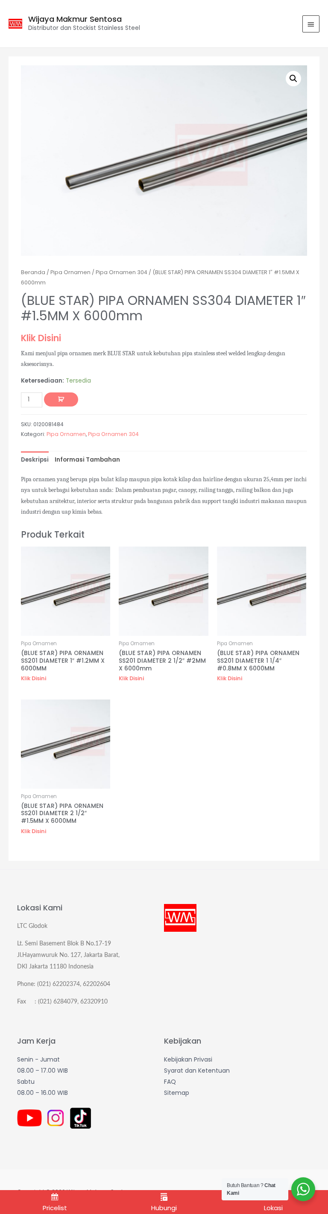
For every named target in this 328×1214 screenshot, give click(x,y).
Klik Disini (41, 338)
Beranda (33, 272)
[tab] (35, 459)
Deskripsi (35, 460)
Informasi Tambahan (87, 460)
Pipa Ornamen (70, 272)
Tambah (61, 399)
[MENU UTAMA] (310, 23)
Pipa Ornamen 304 (121, 272)
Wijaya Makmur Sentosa (75, 19)
